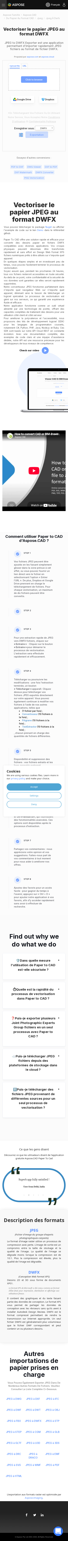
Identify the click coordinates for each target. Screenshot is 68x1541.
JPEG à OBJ (52, 1409)
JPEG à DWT (33, 1409)
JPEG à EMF (52, 1454)
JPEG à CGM (33, 1431)
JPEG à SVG (14, 1465)
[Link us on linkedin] (41, 1513)
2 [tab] (28, 1195)
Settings (34, 795)
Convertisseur (30, 714)
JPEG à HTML (14, 1476)
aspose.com (32, 57)
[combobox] (44, 128)
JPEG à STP (52, 1420)
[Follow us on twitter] (34, 1513)
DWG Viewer (34, 166)
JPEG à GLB (52, 1431)
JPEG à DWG (14, 1398)
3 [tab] (33, 1195)
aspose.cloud (47, 57)
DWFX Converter (45, 172)
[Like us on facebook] (26, 1513)
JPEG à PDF (52, 1465)
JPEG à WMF (33, 1465)
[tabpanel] (34, 1183)
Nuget (48, 227)
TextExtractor (29, 726)
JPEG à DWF (13, 1409)
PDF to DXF (17, 166)
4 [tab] (38, 1195)
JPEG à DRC (14, 1454)
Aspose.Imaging (34, 1497)
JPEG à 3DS (52, 1442)
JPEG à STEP (14, 1431)
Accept (34, 786)
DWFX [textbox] (43, 128)
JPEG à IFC (52, 1398)
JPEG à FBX (14, 1420)
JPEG (34, 1230)
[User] (64, 4)
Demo (40, 230)
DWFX (34, 1272)
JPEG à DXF (33, 1398)
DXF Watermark (23, 172)
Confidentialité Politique (42, 121)
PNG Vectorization (34, 177)
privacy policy (18, 778)
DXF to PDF (51, 166)
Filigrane (27, 720)
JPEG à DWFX (33, 1420)
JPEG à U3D (33, 1442)
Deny (34, 804)
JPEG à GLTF (14, 1442)
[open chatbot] (58, 1531)
